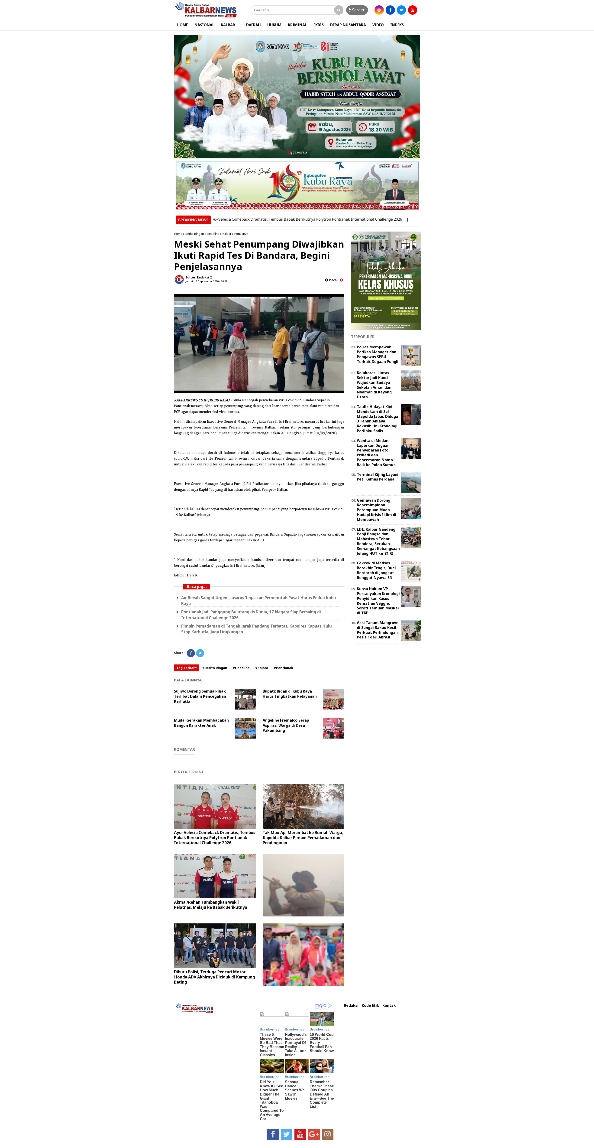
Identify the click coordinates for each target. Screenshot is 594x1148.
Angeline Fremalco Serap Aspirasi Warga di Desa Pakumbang (286, 725)
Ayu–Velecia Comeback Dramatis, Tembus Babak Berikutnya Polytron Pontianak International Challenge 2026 (267, 219)
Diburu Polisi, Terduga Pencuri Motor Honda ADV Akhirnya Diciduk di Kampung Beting (214, 977)
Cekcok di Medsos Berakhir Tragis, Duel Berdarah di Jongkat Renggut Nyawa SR (376, 570)
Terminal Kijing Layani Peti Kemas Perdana (377, 477)
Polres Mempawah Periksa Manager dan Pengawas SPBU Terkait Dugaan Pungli (377, 354)
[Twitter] (200, 653)
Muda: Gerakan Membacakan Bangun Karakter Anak (201, 723)
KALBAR (228, 24)
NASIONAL (204, 24)
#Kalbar (261, 668)
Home (178, 234)
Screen (358, 10)
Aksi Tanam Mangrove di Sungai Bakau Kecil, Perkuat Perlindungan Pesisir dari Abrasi (377, 630)
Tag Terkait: (186, 668)
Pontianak (241, 234)
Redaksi (351, 1005)
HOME (182, 24)
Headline (213, 234)
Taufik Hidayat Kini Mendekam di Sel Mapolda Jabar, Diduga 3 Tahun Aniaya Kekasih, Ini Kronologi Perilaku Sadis (377, 418)
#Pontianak (283, 668)
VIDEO (378, 24)
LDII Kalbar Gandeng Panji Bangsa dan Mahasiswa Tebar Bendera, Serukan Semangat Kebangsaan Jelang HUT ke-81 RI (378, 541)
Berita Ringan (194, 234)
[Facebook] (191, 653)
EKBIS (318, 24)
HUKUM (274, 24)
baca (332, 280)
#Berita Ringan (214, 668)
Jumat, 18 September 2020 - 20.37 (206, 281)
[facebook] (390, 10)
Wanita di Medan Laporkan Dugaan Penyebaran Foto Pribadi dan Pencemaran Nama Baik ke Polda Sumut (376, 452)
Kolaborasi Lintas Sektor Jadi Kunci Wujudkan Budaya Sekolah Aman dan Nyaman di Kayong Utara (374, 384)
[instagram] (379, 10)
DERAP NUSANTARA (348, 24)
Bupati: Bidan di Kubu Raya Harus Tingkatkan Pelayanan (290, 694)
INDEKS (397, 24)
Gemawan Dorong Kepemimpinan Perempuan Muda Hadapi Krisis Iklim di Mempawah (376, 510)
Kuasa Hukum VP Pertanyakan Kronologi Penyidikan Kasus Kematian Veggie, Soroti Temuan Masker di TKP (378, 600)
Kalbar (227, 234)
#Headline (241, 668)
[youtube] (412, 10)
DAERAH (253, 24)
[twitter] (401, 10)
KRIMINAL (297, 24)
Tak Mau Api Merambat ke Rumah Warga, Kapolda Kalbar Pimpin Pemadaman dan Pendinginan (303, 837)
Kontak (389, 1005)
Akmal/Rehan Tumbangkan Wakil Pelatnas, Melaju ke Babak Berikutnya (210, 904)
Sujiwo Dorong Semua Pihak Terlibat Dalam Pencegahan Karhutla (200, 696)
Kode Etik (370, 1005)
